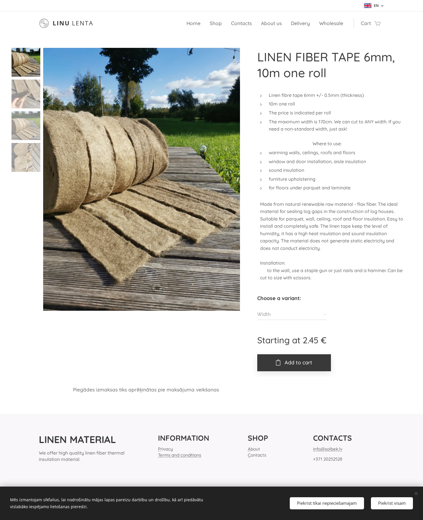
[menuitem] (195, 23)
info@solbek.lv (327, 449)
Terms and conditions (179, 455)
